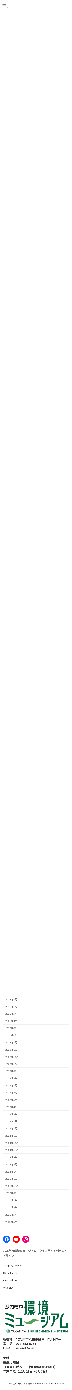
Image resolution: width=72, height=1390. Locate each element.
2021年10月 (12, 1150)
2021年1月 (11, 1171)
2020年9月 (11, 1193)
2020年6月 (11, 1207)
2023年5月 (11, 1013)
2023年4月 (11, 1020)
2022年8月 (11, 1078)
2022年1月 (11, 1128)
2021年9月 (11, 1157)
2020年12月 (12, 1178)
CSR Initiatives (10, 1272)
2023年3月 (11, 1028)
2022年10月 (12, 1064)
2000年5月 (11, 1221)
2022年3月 (11, 1114)
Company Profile (12, 1265)
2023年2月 (11, 1035)
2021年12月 (12, 1135)
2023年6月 (11, 1006)
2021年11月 (12, 1142)
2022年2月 (11, 1121)
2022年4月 (11, 1106)
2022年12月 (12, 1049)
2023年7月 (11, 999)
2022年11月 (12, 1056)
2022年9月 (11, 1071)
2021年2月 (11, 1164)
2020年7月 (11, 1200)
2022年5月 (11, 1099)
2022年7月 (11, 1085)
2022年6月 (11, 1092)
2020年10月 (12, 1185)
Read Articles (10, 1280)
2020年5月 (11, 1214)
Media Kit (8, 1287)
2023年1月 (11, 1042)
